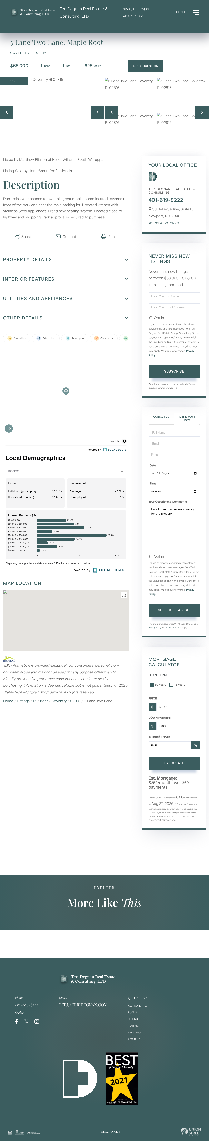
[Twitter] (26, 1022)
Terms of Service (173, 627)
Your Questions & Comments (168, 501)
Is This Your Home (187, 418)
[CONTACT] (145, 66)
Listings (23, 701)
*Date (152, 465)
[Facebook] (16, 1022)
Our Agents (172, 223)
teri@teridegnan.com (83, 1005)
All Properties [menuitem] (138, 1005)
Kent (44, 701)
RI (35, 701)
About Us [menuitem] (134, 1039)
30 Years (160, 684)
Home (8, 701)
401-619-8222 (136, 16)
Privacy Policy (155, 627)
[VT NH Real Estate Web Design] (191, 1132)
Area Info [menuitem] (134, 1032)
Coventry (59, 701)
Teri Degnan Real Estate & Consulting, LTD (84, 12)
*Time (152, 483)
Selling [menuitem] (133, 1019)
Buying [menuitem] (132, 1012)
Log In (144, 9)
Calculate (174, 763)
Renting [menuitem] (133, 1025)
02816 (75, 701)
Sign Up (128, 9)
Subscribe (174, 371)
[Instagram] (36, 1022)
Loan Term (158, 675)
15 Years (179, 684)
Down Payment (160, 717)
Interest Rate (159, 737)
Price (153, 698)
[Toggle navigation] (187, 12)
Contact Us (156, 223)
